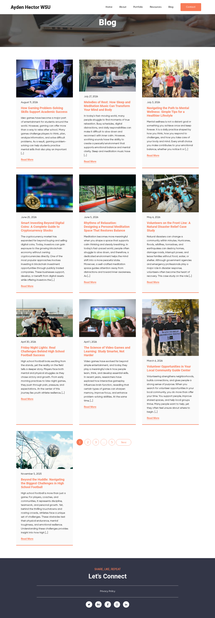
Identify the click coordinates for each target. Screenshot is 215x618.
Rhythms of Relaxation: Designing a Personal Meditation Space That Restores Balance (107, 226)
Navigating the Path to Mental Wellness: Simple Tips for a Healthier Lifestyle (168, 111)
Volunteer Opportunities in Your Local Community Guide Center (169, 368)
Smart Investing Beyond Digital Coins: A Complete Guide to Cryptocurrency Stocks (42, 226)
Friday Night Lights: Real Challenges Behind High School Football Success (43, 351)
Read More (27, 159)
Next (123, 442)
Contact (191, 7)
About (122, 7)
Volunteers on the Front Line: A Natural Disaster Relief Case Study (168, 226)
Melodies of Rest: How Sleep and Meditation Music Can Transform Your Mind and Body (107, 106)
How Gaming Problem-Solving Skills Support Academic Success (44, 110)
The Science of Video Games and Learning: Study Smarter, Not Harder (107, 351)
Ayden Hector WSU (31, 7)
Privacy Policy (107, 591)
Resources (156, 7)
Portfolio (138, 7)
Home (109, 7)
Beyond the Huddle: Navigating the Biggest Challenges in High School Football (42, 483)
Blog (171, 7)
